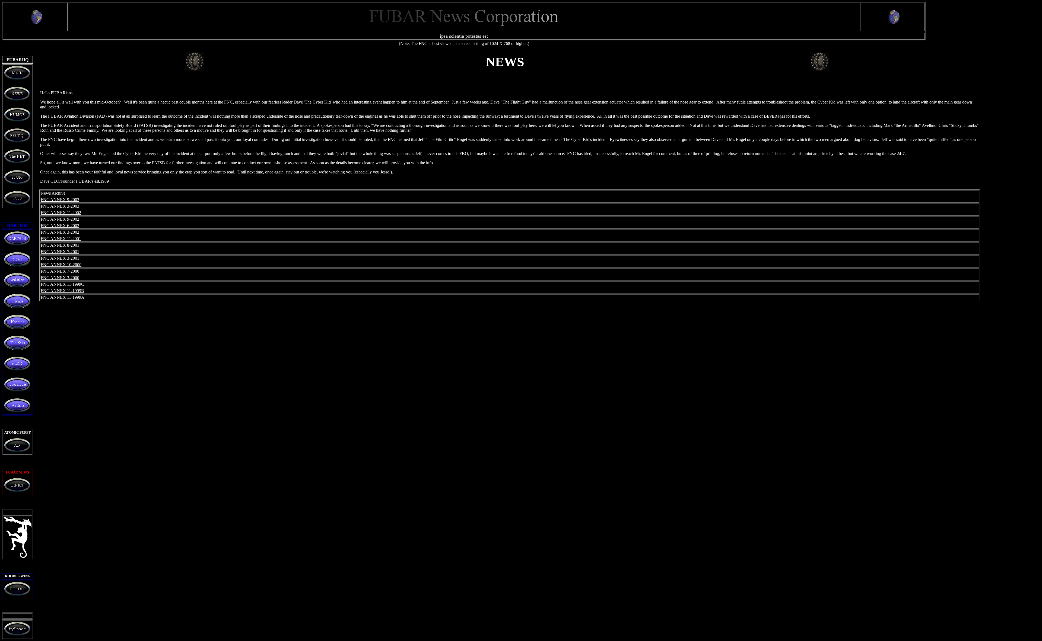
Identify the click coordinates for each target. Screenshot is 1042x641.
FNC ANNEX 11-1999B (62, 290)
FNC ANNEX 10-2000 (61, 264)
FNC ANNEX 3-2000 (60, 277)
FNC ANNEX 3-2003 (60, 206)
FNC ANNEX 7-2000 (60, 271)
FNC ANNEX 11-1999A (62, 297)
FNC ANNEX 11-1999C (62, 284)
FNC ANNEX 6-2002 (60, 225)
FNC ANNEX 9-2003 (60, 199)
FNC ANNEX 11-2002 (61, 212)
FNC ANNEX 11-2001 (61, 238)
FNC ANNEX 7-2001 (60, 251)
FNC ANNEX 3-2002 (60, 232)
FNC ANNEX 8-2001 (60, 245)
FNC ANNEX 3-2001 (60, 258)
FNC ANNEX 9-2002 (60, 219)
